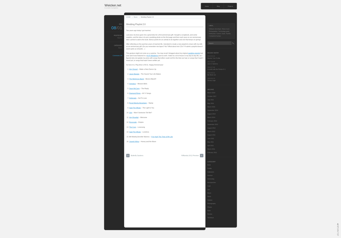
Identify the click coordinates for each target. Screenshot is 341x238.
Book (209, 165)
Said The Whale (135, 108)
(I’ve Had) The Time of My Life (162, 137)
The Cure (132, 127)
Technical (210, 217)
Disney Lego (211, 80)
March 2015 (211, 107)
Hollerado (132, 98)
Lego (209, 186)
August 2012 (211, 128)
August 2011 (211, 135)
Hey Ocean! (133, 69)
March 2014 (211, 117)
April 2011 (210, 145)
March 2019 (211, 92)
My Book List (211, 75)
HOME (128, 17)
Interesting (210, 179)
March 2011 (211, 149)
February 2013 (212, 121)
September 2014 (212, 110)
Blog (218, 6)
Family (209, 168)
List (208, 189)
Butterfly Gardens (137, 155)
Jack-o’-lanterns (212, 64)
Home (207, 6)
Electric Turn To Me (213, 58)
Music (136, 17)
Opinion (209, 200)
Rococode (133, 122)
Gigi (130, 113)
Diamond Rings (135, 93)
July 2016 (210, 100)
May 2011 (210, 142)
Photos (209, 207)
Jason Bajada (134, 74)
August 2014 (211, 114)
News (209, 196)
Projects (230, 6)
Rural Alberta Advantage (138, 103)
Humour (210, 175)
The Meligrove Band (136, 79)
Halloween (210, 172)
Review (209, 214)
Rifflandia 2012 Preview (190, 155)
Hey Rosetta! (134, 117)
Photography (211, 203)
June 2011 (210, 138)
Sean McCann (134, 88)
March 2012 (211, 131)
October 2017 (211, 96)
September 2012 (212, 124)
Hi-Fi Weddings (152, 56)
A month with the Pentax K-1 (216, 69)
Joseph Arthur (134, 142)
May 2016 (210, 103)
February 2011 (212, 152)
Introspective (211, 182)
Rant (208, 210)
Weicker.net (113, 5)
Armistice (132, 84)
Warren (119, 38)
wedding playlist (194, 53)
